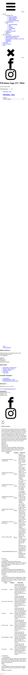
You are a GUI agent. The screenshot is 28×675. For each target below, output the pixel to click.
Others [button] (2, 663)
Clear (4, 346)
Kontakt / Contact (7, 43)
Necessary (5, 444)
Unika (7, 33)
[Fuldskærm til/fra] (2, 673)
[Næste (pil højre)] (2, 674)
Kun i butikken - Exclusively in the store (15, 38)
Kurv (4, 45)
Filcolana (11, 27)
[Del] (3, 673)
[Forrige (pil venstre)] (0, 674)
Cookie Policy (6, 378)
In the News (8, 41)
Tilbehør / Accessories (11, 31)
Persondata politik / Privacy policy (10, 380)
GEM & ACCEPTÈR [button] (6, 670)
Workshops (8, 32)
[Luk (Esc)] (4, 673)
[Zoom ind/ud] (0, 673)
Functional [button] (3, 558)
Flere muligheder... (7, 347)
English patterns (12, 19)
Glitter (10, 29)
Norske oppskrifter (13, 18)
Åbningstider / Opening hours (12, 36)
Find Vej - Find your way (11, 37)
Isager (10, 25)
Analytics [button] (3, 574)
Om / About (5, 42)
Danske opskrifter (13, 16)
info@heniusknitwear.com (10, 388)
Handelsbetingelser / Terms (9, 379)
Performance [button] (4, 566)
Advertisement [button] (4, 655)
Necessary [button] (3, 443)
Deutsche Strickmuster (14, 20)
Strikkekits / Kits (9, 21)
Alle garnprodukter (13, 24)
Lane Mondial (12, 28)
